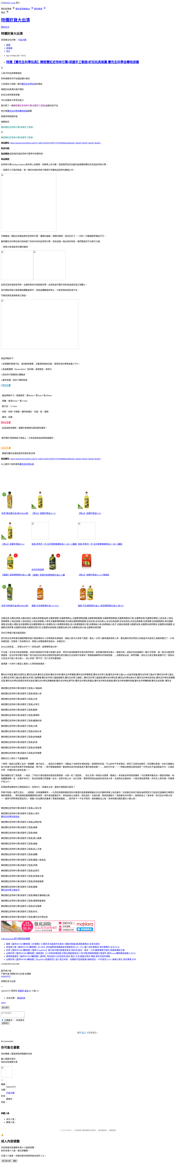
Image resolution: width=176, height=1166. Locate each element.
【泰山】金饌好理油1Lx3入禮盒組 (93, 575)
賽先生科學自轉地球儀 (17, 111)
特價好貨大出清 (15, 20)
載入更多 (5, 1008)
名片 (8, 51)
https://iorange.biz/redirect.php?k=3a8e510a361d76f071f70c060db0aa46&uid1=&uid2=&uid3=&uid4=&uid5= (55, 143)
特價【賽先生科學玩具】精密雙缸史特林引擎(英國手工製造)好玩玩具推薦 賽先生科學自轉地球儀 (72, 62)
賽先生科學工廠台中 (10, 890)
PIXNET (69, 1130)
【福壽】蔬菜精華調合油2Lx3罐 (16, 575)
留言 (26, 991)
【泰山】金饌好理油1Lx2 (12, 544)
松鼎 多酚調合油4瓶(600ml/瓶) (14, 606)
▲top (3, 1002)
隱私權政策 (102, 1130)
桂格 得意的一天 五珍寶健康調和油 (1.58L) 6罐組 (100, 544)
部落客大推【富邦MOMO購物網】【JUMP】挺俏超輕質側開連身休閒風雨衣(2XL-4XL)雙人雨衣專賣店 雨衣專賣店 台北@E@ (63, 947)
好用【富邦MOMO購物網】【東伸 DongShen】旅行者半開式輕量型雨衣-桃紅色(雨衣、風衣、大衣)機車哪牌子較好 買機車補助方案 (65, 950)
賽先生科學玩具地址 (10, 817)
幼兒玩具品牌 (38, 569)
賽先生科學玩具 (29, 84)
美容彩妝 (21, 998)
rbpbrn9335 (6, 976)
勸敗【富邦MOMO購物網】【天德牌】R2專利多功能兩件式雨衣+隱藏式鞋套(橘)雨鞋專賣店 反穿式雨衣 (53, 944)
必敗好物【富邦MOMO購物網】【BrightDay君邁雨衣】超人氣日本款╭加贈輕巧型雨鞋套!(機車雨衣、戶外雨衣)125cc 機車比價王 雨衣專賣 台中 (71, 959)
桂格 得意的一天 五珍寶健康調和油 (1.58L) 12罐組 (54, 544)
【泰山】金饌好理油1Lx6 (89, 513)
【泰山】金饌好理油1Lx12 (44, 513)
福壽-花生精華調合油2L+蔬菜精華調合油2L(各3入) (101, 606)
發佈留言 (5, 1023)
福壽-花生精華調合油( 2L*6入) (45, 606)
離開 (14, 1161)
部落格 (9, 48)
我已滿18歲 (6, 1161)
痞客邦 (21, 991)
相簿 (8, 45)
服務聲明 (112, 1130)
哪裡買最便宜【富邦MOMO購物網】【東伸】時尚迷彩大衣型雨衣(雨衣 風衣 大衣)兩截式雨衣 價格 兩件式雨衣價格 (58, 956)
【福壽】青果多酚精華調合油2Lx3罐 (48, 575)
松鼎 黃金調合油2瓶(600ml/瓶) (14, 513)
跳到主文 (5, 27)
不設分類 (22, 40)
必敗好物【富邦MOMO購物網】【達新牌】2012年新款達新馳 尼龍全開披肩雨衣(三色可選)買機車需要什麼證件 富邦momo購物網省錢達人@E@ (71, 953)
